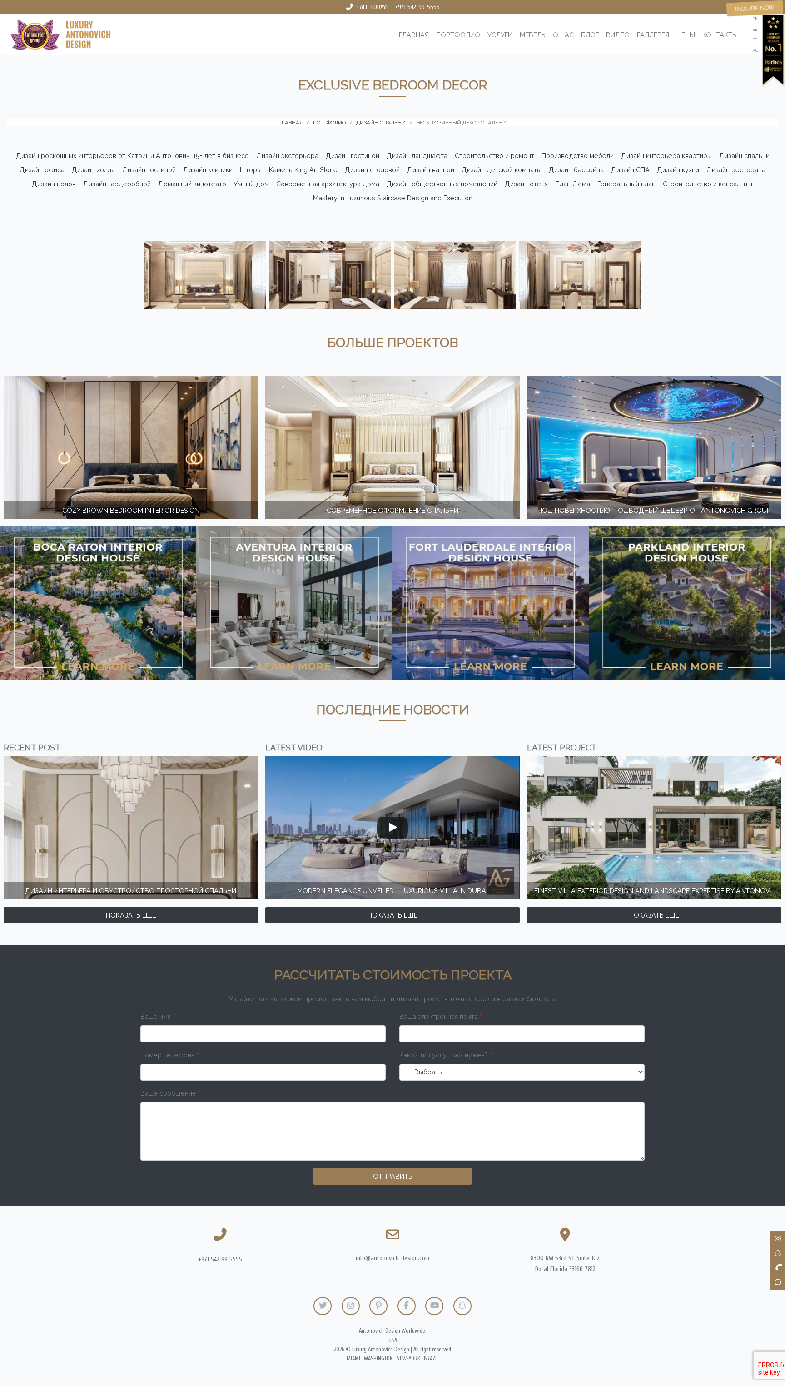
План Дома (572, 184)
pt (754, 39)
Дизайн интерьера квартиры (666, 155)
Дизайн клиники (208, 170)
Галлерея (653, 35)
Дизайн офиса (42, 170)
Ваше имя (157, 1016)
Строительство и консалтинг (708, 184)
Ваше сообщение (170, 1093)
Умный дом (251, 184)
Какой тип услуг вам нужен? (445, 1055)
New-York (408, 1358)
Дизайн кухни (678, 170)
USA (392, 1340)
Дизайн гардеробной (117, 184)
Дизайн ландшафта (417, 155)
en (755, 18)
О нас (563, 35)
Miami (353, 1358)
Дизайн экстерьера (287, 155)
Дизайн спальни (744, 155)
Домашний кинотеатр (192, 184)
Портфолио (458, 35)
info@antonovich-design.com (392, 1258)
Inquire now (755, 8)
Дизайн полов (54, 184)
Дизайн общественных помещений (442, 184)
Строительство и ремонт (494, 155)
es (754, 29)
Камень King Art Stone (303, 170)
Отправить (392, 1176)
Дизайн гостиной (352, 155)
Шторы (251, 170)
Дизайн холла (93, 170)
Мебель (533, 35)
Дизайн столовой (372, 170)
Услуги (499, 35)
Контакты (720, 35)
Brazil (431, 1358)
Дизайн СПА (630, 170)
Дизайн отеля (526, 184)
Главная (414, 35)
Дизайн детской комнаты (502, 170)
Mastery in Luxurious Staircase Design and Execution (392, 198)
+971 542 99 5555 (220, 1259)
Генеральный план (626, 184)
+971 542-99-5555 (417, 7)
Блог (590, 35)
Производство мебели (578, 155)
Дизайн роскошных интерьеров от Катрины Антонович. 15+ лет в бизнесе (132, 155)
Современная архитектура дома (327, 184)
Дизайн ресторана (735, 170)
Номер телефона (169, 1055)
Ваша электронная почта (440, 1016)
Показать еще (131, 915)
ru (755, 50)
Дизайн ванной (430, 170)
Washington (378, 1358)
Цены (685, 35)
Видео (618, 35)
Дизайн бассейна (576, 170)
